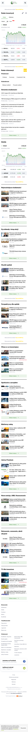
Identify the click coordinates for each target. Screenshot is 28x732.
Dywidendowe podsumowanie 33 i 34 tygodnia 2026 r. (18, 239)
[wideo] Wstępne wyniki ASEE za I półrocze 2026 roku (18, 393)
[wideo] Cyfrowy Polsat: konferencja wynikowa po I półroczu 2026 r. (17, 574)
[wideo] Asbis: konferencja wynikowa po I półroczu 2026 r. (18, 400)
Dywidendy (3, 616)
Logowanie (3, 627)
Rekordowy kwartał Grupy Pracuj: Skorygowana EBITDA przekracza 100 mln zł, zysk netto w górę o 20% (18, 218)
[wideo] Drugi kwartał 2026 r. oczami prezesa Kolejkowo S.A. (17, 586)
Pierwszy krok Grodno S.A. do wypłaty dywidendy (18, 233)
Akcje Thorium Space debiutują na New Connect (17, 210)
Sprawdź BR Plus (19, 9)
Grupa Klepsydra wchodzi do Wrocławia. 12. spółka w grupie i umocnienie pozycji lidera (17, 200)
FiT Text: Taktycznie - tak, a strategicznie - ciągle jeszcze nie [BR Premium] (17, 471)
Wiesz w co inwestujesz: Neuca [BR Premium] (16, 369)
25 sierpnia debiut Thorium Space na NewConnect (17, 556)
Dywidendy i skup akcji (6, 636)
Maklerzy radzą (4, 652)
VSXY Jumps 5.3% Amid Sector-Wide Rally (12, 93)
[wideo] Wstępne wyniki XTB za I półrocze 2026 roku (17, 411)
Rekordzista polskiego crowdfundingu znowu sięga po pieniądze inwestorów (17, 507)
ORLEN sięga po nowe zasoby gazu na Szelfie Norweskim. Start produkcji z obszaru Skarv (18, 206)
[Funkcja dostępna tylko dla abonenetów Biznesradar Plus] (25, 70)
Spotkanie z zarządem (6, 649)
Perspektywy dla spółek (6, 641)
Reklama (14, 681)
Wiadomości (3, 607)
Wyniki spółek (4, 639)
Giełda (2, 609)
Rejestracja (3, 630)
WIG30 (5, 24)
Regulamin (13, 679)
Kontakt (13, 684)
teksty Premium (4, 654)
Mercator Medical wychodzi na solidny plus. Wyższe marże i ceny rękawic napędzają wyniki (17, 289)
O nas (13, 674)
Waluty (2, 614)
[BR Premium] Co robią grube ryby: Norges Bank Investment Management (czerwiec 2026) (17, 466)
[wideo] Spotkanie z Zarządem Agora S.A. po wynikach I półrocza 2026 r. (17, 387)
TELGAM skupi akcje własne (17, 251)
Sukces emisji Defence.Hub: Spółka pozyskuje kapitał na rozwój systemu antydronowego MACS (17, 501)
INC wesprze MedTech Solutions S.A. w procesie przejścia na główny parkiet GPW (17, 546)
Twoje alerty (4, 623)
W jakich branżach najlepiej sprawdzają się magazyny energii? (17, 358)
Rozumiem (23, 728)
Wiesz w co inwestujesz (6, 647)
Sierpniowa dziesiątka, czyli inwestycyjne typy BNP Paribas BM (17, 435)
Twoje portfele (4, 625)
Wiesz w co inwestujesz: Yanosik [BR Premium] (16, 351)
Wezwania (16, 646)
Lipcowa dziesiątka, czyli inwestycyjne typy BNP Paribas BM (16, 447)
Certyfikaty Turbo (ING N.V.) (20, 644)
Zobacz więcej (12, 135)
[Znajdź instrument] (25, 2)
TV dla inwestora (18, 652)
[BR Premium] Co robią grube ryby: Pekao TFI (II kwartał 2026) (17, 483)
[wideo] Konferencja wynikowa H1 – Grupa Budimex (15, 406)
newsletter (16, 655)
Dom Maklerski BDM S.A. (16, 693)
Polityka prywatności (13, 677)
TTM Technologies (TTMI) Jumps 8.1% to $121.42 (13, 98)
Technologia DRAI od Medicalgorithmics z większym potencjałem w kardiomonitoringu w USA (16, 328)
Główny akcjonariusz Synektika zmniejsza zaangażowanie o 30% (15, 551)
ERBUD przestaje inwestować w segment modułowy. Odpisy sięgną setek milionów (18, 192)
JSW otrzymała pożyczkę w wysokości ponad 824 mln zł (17, 512)
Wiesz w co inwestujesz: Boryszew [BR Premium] (16, 363)
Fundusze (3, 612)
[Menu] (2, 2)
